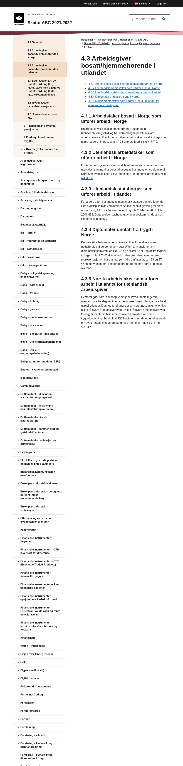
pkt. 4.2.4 (87, 178)
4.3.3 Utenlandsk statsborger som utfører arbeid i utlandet (124, 92)
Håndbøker (126, 39)
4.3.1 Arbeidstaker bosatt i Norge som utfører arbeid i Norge (125, 83)
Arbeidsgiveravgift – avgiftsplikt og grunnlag (136, 43)
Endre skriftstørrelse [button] (114, 3)
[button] (142, 4)
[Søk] (164, 19)
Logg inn (161, 3)
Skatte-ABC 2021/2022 (43, 14)
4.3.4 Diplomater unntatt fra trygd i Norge (113, 96)
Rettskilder (87, 39)
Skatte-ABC (141, 39)
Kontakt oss (90, 3)
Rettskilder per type (107, 39)
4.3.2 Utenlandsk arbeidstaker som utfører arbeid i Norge (124, 88)
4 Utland (88, 47)
